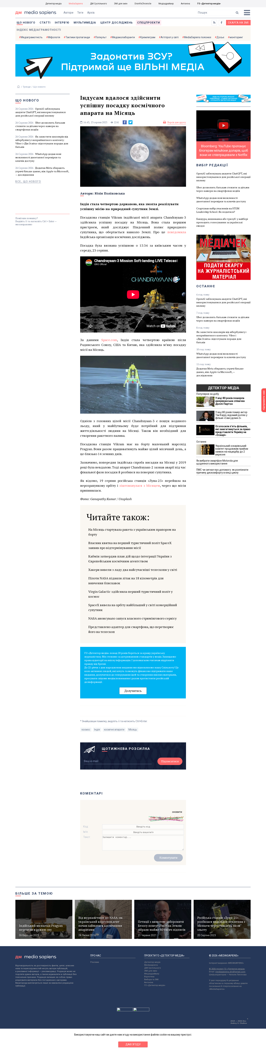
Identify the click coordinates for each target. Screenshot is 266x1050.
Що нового (26, 22)
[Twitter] (130, 122)
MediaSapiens (76, 3)
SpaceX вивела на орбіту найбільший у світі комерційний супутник (132, 607)
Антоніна (185, 3)
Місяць (132, 729)
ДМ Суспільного (98, 3)
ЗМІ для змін (120, 3)
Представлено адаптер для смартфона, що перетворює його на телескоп (131, 629)
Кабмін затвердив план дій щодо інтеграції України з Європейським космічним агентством (130, 558)
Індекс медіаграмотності (39, 29)
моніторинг (236, 37)
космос (86, 729)
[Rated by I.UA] (125, 1010)
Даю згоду (133, 1044)
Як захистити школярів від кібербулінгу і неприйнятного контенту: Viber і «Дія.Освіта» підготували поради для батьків (41, 142)
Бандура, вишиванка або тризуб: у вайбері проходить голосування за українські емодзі (222, 222)
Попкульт (101, 37)
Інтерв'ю (62, 22)
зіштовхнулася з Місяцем (139, 485)
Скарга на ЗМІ (238, 22)
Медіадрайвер (166, 3)
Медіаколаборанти (123, 37)
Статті (45, 22)
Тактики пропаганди (78, 37)
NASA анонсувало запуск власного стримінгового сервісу (132, 618)
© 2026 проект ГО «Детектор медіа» (227, 969)
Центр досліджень (116, 22)
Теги (80, 12)
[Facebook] (125, 122)
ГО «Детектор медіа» (209, 3)
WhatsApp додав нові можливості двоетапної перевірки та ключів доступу (38, 157)
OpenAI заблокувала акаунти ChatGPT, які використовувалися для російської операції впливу (40, 112)
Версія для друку (176, 122)
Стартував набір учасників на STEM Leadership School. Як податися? (217, 210)
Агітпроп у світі (170, 37)
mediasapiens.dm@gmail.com (230, 972)
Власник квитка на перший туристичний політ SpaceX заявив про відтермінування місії (130, 545)
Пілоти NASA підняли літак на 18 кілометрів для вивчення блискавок (126, 580)
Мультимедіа (85, 22)
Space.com (109, 340)
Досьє (220, 37)
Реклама (94, 962)
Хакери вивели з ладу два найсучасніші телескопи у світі (132, 569)
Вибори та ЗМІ (151, 979)
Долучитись (133, 691)
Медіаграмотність (32, 37)
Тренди (27, 86)
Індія (97, 729)
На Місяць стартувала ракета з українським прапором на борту (132, 531)
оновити (177, 811)
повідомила (176, 232)
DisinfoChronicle (143, 3)
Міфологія (54, 37)
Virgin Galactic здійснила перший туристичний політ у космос (130, 594)
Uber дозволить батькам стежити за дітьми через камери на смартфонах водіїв (40, 126)
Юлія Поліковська (110, 193)
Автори (68, 12)
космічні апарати (114, 729)
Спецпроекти (148, 22)
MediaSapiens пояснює (197, 37)
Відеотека (149, 976)
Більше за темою (34, 893)
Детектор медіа (53, 3)
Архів (91, 12)
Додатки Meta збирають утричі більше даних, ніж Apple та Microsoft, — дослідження (42, 171)
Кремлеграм (147, 37)
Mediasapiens (151, 965)
